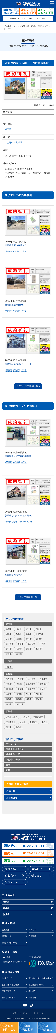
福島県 (9, 673)
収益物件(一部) (13, 754)
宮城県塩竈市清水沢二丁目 (18, 364)
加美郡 (9, 634)
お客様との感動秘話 (10, 984)
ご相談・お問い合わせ (17, 783)
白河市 (21, 679)
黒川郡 (19, 654)
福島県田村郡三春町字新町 (18, 456)
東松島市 (9, 644)
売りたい (10, 869)
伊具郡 (29, 629)
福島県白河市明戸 (13, 574)
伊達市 (9, 684)
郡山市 (9, 704)
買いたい (36, 869)
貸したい (10, 875)
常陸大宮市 (38, 717)
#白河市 (8, 581)
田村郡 (39, 694)
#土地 (24, 251)
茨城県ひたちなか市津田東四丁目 (21, 515)
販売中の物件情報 (9, 942)
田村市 (29, 694)
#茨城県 (22, 521)
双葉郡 (21, 689)
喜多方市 (31, 689)
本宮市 (9, 694)
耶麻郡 (39, 699)
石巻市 (29, 649)
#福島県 (16, 462)
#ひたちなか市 (11, 521)
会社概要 (6, 930)
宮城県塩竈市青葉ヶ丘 (16, 245)
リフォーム (11, 882)
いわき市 (31, 679)
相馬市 (9, 699)
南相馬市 (9, 689)
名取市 (19, 634)
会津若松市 (30, 684)
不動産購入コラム (9, 991)
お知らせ (32, 997)
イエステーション (11, 26)
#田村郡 (8, 462)
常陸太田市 (10, 722)
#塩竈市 (9, 142)
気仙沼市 (31, 644)
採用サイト (7, 936)
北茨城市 (25, 717)
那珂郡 (9, 727)
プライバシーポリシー (21, 1013)
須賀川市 (20, 704)
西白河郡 (9, 679)
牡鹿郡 (42, 644)
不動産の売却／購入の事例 (40, 978)
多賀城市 (39, 634)
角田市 (39, 649)
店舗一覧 (10, 790)
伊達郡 (19, 684)
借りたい (36, 875)
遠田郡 (9, 654)
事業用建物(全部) (14, 749)
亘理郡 (9, 629)
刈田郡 (39, 629)
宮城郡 (19, 639)
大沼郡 (42, 689)
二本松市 (43, 679)
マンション (11, 744)
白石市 (19, 649)
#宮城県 (18, 142)
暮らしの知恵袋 (8, 997)
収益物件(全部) (13, 759)
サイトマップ (38, 1013)
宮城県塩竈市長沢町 (14, 304)
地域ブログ (7, 978)
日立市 (22, 722)
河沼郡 (19, 694)
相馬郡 (19, 699)
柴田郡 (21, 644)
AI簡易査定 (11, 797)
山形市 (9, 667)
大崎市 (9, 639)
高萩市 (19, 727)
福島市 (29, 699)
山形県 (9, 661)
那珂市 (44, 722)
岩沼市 (39, 639)
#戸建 (8, 129)
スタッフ (32, 930)
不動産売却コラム (36, 984)
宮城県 (9, 623)
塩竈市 (29, 634)
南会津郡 (43, 684)
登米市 (9, 649)
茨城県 (9, 711)
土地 (8, 764)
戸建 (33, 26)
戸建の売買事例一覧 (27, 597)
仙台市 (19, 629)
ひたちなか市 (11, 717)
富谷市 (29, 639)
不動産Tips (33, 991)
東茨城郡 (33, 722)
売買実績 (25, 26)
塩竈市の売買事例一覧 (27, 386)
